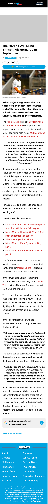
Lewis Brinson (36, 122)
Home (4, 433)
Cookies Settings (31, 480)
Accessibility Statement (34, 476)
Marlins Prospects (16, 433)
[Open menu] (3, 3)
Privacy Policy (29, 467)
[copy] (17, 62)
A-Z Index (6, 480)
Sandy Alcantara (15, 125)
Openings (27, 453)
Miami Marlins (14, 122)
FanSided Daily (30, 462)
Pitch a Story (8, 467)
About (5, 453)
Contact (6, 457)
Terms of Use (8, 471)
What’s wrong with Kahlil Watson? (21, 239)
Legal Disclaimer (10, 476)
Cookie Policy (29, 471)
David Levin (10, 58)
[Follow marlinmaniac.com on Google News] (42, 423)
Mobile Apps (8, 462)
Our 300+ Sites (30, 457)
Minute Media (14, 487)
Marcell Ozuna (24, 268)
